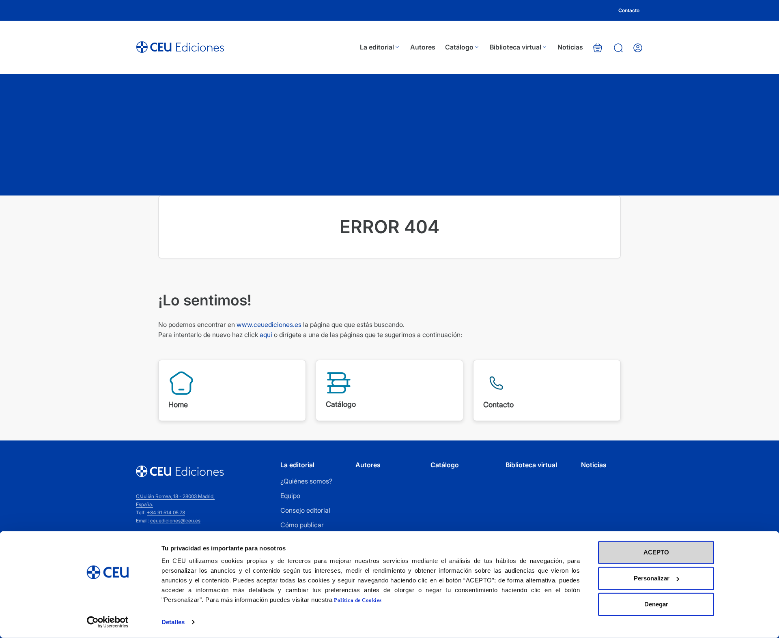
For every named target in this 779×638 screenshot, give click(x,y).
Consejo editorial (305, 510)
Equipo (290, 496)
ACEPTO (656, 552)
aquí (266, 335)
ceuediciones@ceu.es (175, 521)
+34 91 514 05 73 (166, 512)
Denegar (656, 604)
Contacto (628, 10)
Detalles (173, 622)
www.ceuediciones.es (269, 324)
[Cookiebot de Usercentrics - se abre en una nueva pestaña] (107, 622)
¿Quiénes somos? (306, 481)
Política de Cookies (358, 600)
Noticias (570, 47)
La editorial (377, 47)
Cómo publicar (302, 525)
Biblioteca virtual (515, 47)
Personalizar (651, 578)
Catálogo (459, 47)
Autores (422, 47)
